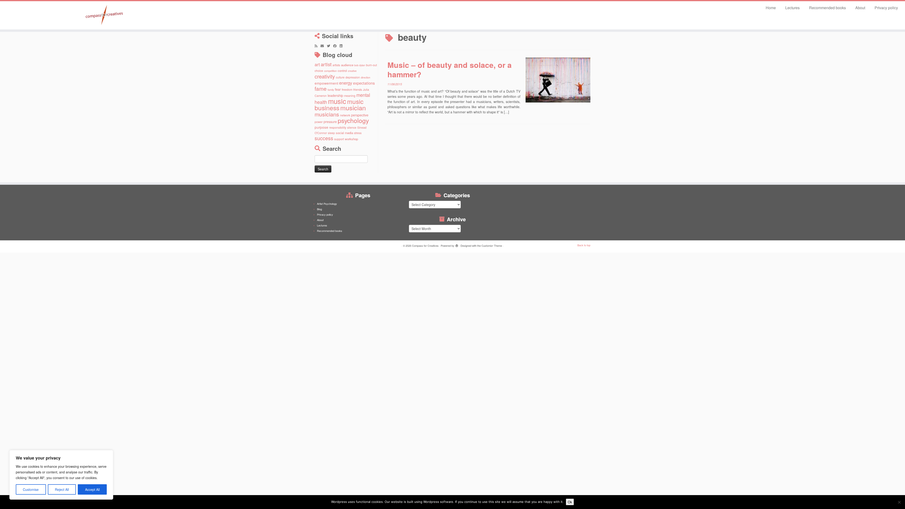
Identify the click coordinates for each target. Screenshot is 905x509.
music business (339, 104)
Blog (319, 209)
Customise (31, 489)
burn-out (371, 65)
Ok (570, 502)
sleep (331, 133)
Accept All (92, 489)
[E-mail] (324, 45)
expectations (364, 83)
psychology (353, 120)
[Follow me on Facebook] (336, 45)
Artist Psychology (327, 203)
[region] (61, 475)
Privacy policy (886, 7)
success (324, 138)
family (331, 89)
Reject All (62, 489)
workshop (351, 139)
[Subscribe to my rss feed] (318, 45)
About (860, 7)
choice (319, 71)
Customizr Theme (491, 245)
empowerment (326, 83)
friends (357, 89)
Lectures (792, 7)
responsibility (337, 127)
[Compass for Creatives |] (104, 15)
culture (340, 77)
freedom (347, 89)
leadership (335, 95)
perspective (359, 114)
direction (365, 77)
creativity (325, 76)
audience (347, 65)
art (317, 64)
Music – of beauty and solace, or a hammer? (449, 69)
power (319, 122)
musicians (327, 114)
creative (352, 71)
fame (321, 88)
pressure (330, 121)
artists (336, 65)
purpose (321, 127)
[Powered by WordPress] (456, 244)
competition (330, 71)
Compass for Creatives (425, 245)
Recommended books (827, 7)
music (337, 101)
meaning (349, 96)
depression (353, 77)
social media (344, 133)
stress (358, 133)
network (345, 115)
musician (353, 107)
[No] (899, 502)
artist (326, 64)
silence (351, 127)
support (339, 139)
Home (771, 7)
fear (338, 89)
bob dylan (359, 65)
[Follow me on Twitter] (330, 45)
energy (345, 83)
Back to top (583, 245)
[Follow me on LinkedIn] (343, 45)
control (342, 70)
